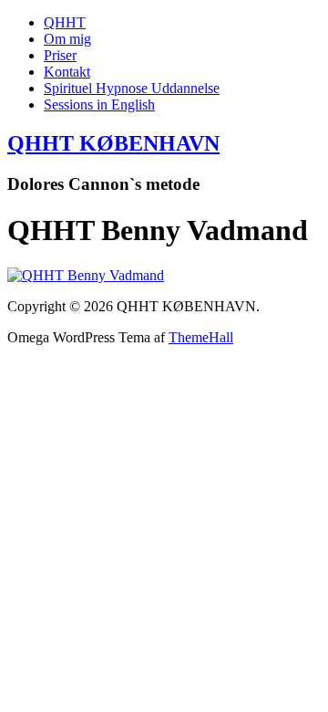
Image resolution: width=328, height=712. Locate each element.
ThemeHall (201, 337)
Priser (60, 55)
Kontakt (67, 71)
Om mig (67, 39)
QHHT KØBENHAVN (113, 143)
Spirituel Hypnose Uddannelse (132, 88)
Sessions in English (99, 104)
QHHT (65, 22)
